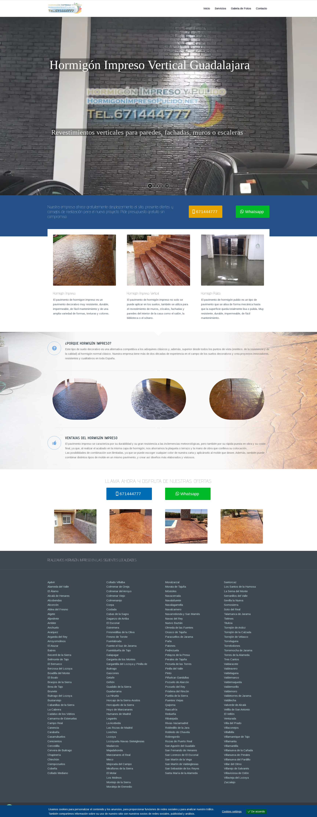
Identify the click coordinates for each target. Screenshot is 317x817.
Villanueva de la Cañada (238, 750)
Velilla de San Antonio (237, 709)
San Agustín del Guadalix (180, 745)
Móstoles (170, 591)
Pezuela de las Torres (178, 663)
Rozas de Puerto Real (178, 741)
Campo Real (55, 723)
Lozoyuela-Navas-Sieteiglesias (125, 741)
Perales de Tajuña (176, 659)
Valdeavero (231, 668)
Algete (51, 614)
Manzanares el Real (118, 754)
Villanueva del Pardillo (237, 759)
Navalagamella (174, 604)
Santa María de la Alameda (181, 773)
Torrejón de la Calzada (237, 632)
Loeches (111, 732)
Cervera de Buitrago (60, 750)
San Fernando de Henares (181, 750)
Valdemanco (231, 677)
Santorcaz (230, 582)
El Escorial (112, 623)
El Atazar (53, 645)
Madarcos (112, 745)
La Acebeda (113, 723)
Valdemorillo (231, 686)
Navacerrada (173, 595)
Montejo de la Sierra (118, 782)
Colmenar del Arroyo (119, 591)
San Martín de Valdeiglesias (181, 764)
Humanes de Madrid (118, 713)
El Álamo (53, 591)
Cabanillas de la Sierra (61, 704)
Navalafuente (173, 600)
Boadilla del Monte (59, 673)
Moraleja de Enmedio (119, 786)
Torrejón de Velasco (236, 636)
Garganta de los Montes (120, 659)
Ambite (52, 623)
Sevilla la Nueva (233, 600)
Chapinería (54, 754)
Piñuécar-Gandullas (177, 677)
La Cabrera (54, 709)
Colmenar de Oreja (117, 586)
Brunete (52, 691)
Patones (170, 645)
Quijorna (170, 704)
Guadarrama (113, 691)
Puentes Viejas (174, 700)
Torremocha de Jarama (238, 650)
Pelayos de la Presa (177, 654)
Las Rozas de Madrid (119, 727)
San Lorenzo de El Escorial (181, 754)
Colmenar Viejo (115, 595)
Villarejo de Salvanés (236, 768)
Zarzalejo (229, 782)
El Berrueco (55, 663)
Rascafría (171, 709)
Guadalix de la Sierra (118, 686)
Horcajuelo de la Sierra (120, 704)
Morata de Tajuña (175, 586)
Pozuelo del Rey (175, 686)
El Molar (111, 773)
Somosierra (231, 604)
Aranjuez (53, 632)
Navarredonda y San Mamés (182, 614)
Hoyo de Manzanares (119, 709)
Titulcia (228, 623)
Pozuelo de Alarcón (177, 682)
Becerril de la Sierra (59, 654)
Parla (168, 641)
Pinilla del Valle (174, 668)
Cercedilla (53, 745)
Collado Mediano (58, 773)
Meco (109, 759)
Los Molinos (114, 777)
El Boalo (53, 677)
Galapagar (112, 654)
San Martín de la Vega (178, 759)
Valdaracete (231, 663)
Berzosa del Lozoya (60, 668)
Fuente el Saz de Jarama (121, 645)
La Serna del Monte (236, 591)
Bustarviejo (54, 700)
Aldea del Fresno (58, 609)
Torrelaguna (231, 641)
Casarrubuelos (56, 736)
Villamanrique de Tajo (237, 736)
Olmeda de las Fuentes (179, 627)
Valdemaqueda (233, 682)
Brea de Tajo (55, 686)
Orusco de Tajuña (176, 632)
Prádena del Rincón (177, 691)
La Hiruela (112, 695)
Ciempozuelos (56, 764)
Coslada (111, 609)
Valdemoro (230, 691)
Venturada (230, 718)
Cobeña (52, 768)
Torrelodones (232, 645)
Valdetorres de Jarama (237, 695)
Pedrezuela (172, 650)
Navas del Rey (174, 618)
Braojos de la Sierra (60, 682)
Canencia (53, 727)
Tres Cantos (231, 659)
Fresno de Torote (116, 636)
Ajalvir (51, 582)
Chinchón (53, 759)
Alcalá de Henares (59, 595)
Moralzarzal (172, 582)
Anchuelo (53, 627)
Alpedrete (53, 618)
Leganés (111, 718)
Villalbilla (229, 732)
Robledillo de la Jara (177, 727)
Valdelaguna (231, 673)
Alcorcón (53, 604)
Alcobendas (55, 600)
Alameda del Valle (58, 586)
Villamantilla (231, 745)
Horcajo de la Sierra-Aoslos (123, 700)
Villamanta (230, 741)
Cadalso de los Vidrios (61, 713)
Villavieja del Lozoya (236, 777)
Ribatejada (171, 718)
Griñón (110, 682)
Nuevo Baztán (174, 623)
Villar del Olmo (233, 764)
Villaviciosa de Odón (236, 773)
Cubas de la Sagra (117, 614)
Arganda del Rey (58, 636)
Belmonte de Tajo (58, 659)
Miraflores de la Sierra (119, 768)
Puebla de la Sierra (176, 695)
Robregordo (172, 736)
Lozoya (111, 736)
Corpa (110, 604)
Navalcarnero (173, 609)
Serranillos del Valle (235, 595)
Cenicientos (55, 741)
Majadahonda (114, 750)
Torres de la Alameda (236, 654)
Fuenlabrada (113, 641)
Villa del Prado (232, 723)
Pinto (168, 673)
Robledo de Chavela (177, 732)
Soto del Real (232, 609)
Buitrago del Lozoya (60, 695)
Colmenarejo (114, 600)
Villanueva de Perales (237, 754)
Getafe (110, 677)
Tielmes (229, 618)
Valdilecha (230, 700)
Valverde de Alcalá (235, 704)
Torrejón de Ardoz (235, 627)
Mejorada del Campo (119, 764)
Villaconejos (231, 727)
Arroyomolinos (57, 641)
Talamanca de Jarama (237, 614)
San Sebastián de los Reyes (182, 768)
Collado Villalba (115, 582)
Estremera (112, 627)
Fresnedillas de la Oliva (120, 632)
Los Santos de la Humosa (240, 586)
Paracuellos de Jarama (179, 636)
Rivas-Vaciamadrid (176, 723)
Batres (52, 650)
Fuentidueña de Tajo (118, 650)
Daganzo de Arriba (117, 618)
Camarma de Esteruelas (62, 718)
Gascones (112, 673)
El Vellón (229, 713)
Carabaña (53, 732)
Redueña (170, 713)
